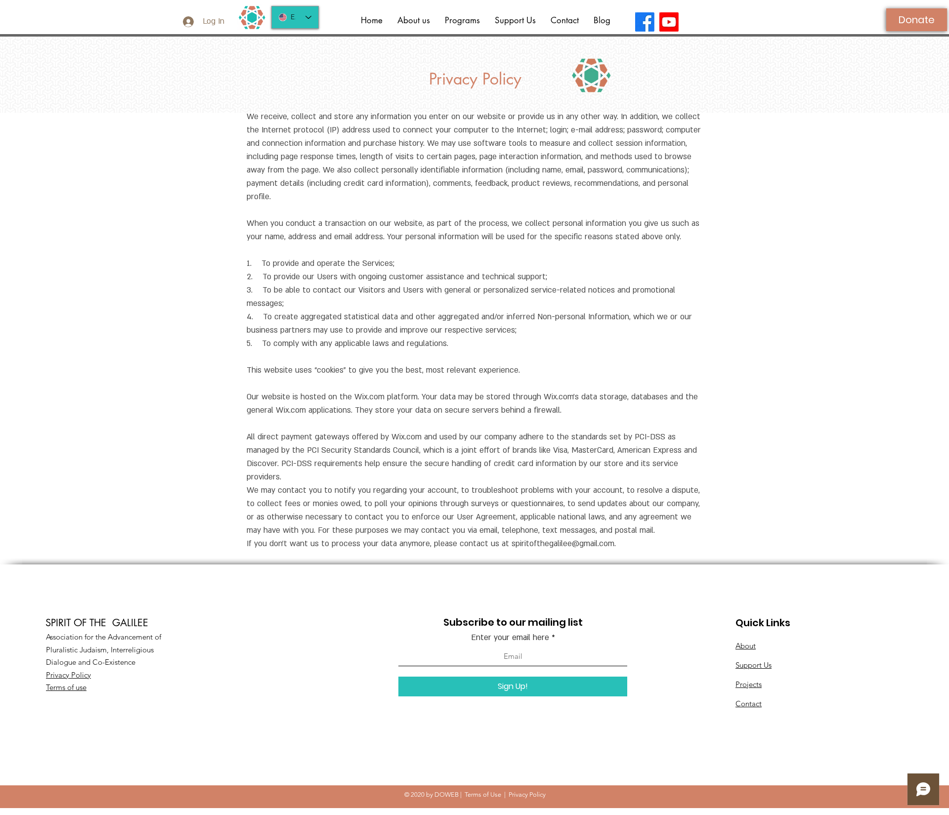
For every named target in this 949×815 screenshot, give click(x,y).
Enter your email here (510, 637)
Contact (748, 703)
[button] (462, 20)
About (745, 645)
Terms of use (66, 687)
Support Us (753, 665)
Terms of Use (483, 794)
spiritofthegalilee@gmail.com (563, 543)
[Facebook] (644, 22)
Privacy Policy (68, 675)
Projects (748, 684)
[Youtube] (669, 22)
